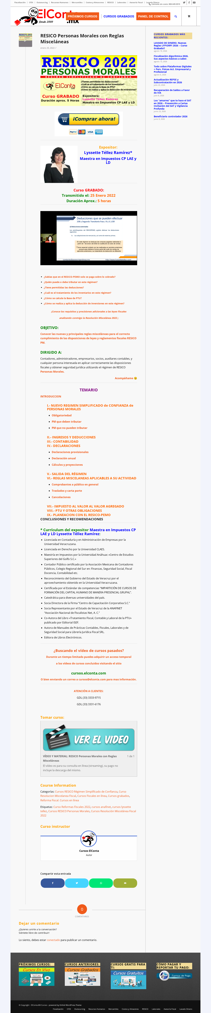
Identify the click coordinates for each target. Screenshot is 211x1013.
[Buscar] (175, 16)
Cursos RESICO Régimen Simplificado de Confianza (86, 791)
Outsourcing (42, 2)
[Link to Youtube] (194, 2)
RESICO (110, 2)
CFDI (31, 2)
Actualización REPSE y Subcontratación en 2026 (168, 81)
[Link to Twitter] (184, 2)
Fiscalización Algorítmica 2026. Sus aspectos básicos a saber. (171, 57)
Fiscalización (20, 2)
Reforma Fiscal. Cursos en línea (59, 800)
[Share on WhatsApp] (101, 883)
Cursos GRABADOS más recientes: (169, 36)
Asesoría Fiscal (136, 2)
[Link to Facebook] (189, 2)
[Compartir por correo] (125, 883)
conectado (53, 940)
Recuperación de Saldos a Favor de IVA (172, 91)
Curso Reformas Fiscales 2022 (71, 807)
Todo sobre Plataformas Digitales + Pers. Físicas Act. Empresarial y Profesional (173, 69)
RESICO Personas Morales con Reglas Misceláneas (82, 38)
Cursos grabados (118, 796)
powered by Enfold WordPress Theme (65, 1005)
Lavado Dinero (152, 2)
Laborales (121, 2)
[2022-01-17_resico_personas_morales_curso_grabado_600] (25, 40)
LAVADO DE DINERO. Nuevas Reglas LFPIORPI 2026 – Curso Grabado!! (170, 46)
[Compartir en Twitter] (77, 883)
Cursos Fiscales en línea (92, 796)
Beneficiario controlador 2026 (170, 116)
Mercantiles (77, 2)
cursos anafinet (101, 807)
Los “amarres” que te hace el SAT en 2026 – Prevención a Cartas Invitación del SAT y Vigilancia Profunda (172, 104)
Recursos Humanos (59, 2)
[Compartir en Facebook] (53, 883)
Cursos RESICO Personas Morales (69, 811)
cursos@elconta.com (92, 679)
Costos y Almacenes (95, 2)
